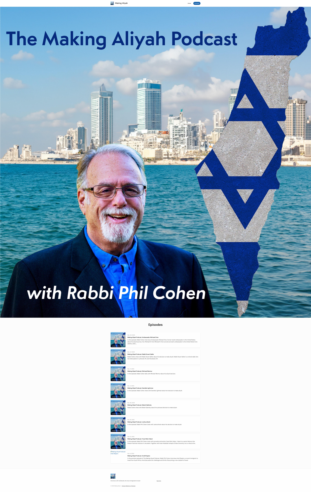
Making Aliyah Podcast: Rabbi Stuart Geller (140, 354)
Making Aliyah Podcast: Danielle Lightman (140, 388)
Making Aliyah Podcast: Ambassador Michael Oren (142, 337)
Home (189, 3)
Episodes (196, 3)
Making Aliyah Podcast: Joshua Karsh (138, 422)
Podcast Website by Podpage (128, 486)
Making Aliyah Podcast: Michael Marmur (139, 371)
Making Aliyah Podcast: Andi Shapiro (138, 456)
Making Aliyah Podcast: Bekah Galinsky (139, 405)
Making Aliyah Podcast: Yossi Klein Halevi (140, 439)
